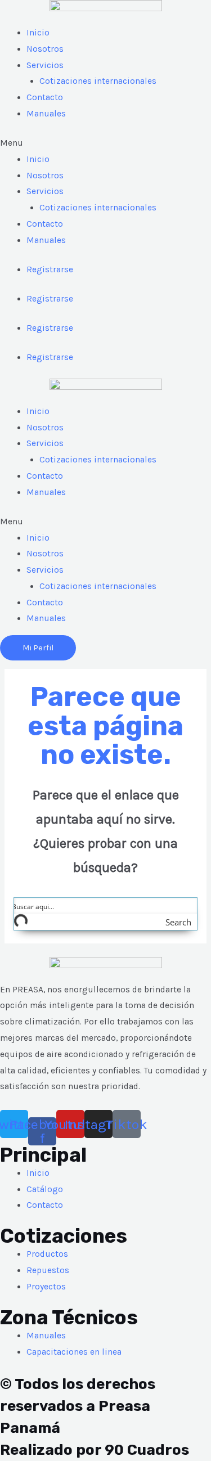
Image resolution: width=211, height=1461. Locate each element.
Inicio (38, 33)
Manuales (46, 114)
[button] (105, 143)
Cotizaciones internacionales (97, 81)
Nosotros (45, 49)
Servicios (45, 65)
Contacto (44, 97)
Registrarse (49, 269)
